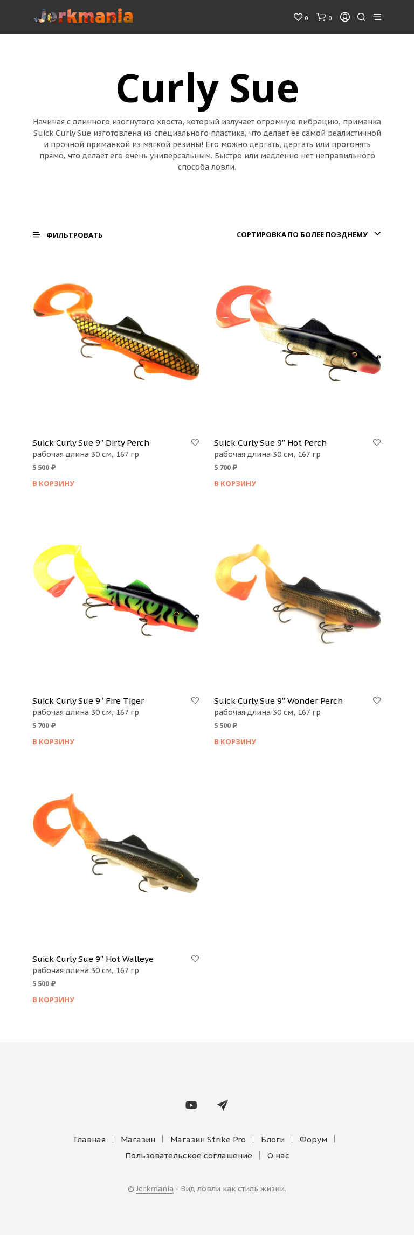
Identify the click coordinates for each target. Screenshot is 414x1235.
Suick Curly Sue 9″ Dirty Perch (90, 443)
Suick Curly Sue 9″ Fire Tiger (88, 701)
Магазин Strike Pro (208, 1139)
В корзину (53, 483)
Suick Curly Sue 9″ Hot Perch (270, 443)
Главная (90, 1139)
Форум (313, 1139)
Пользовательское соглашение (188, 1155)
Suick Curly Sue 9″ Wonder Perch (278, 701)
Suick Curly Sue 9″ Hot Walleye (93, 959)
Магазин (138, 1139)
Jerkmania (155, 1189)
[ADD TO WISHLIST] (195, 443)
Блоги (273, 1139)
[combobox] (309, 234)
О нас (278, 1155)
